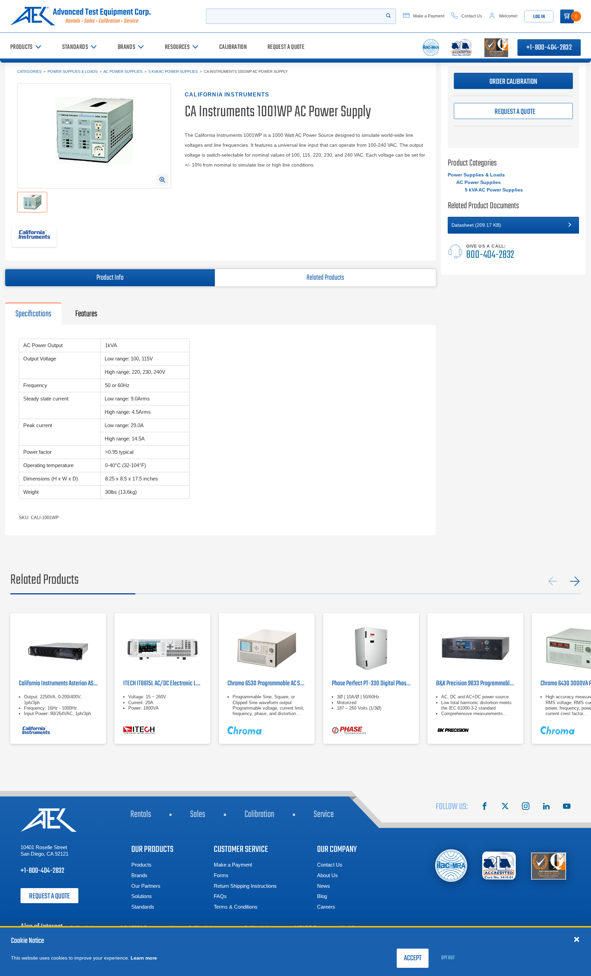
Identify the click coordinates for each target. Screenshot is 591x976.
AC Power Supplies (122, 71)
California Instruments (227, 94)
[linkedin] (546, 807)
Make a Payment (233, 865)
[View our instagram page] (525, 807)
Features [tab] (86, 314)
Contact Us (329, 865)
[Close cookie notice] (576, 939)
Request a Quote (49, 896)
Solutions (141, 896)
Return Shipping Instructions (245, 886)
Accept (412, 958)
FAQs (220, 896)
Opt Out (448, 958)
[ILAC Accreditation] (451, 865)
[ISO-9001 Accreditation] (548, 865)
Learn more (144, 958)
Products (141, 865)
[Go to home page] (83, 16)
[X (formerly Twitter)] (505, 807)
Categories (29, 71)
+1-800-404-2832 (549, 47)
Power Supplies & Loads (72, 71)
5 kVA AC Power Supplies (173, 71)
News (323, 886)
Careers (326, 907)
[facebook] (484, 807)
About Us (327, 875)
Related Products (325, 277)
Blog (322, 896)
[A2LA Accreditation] (499, 865)
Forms (221, 875)
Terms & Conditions (236, 907)
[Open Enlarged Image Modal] (162, 180)
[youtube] (566, 807)
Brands (139, 875)
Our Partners (145, 886)
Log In (539, 17)
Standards (142, 907)
